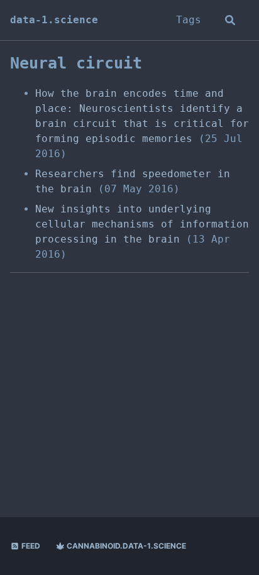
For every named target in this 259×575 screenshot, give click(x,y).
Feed (29, 545)
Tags (188, 20)
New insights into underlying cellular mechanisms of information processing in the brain (142, 224)
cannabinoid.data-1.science (125, 545)
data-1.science (54, 20)
